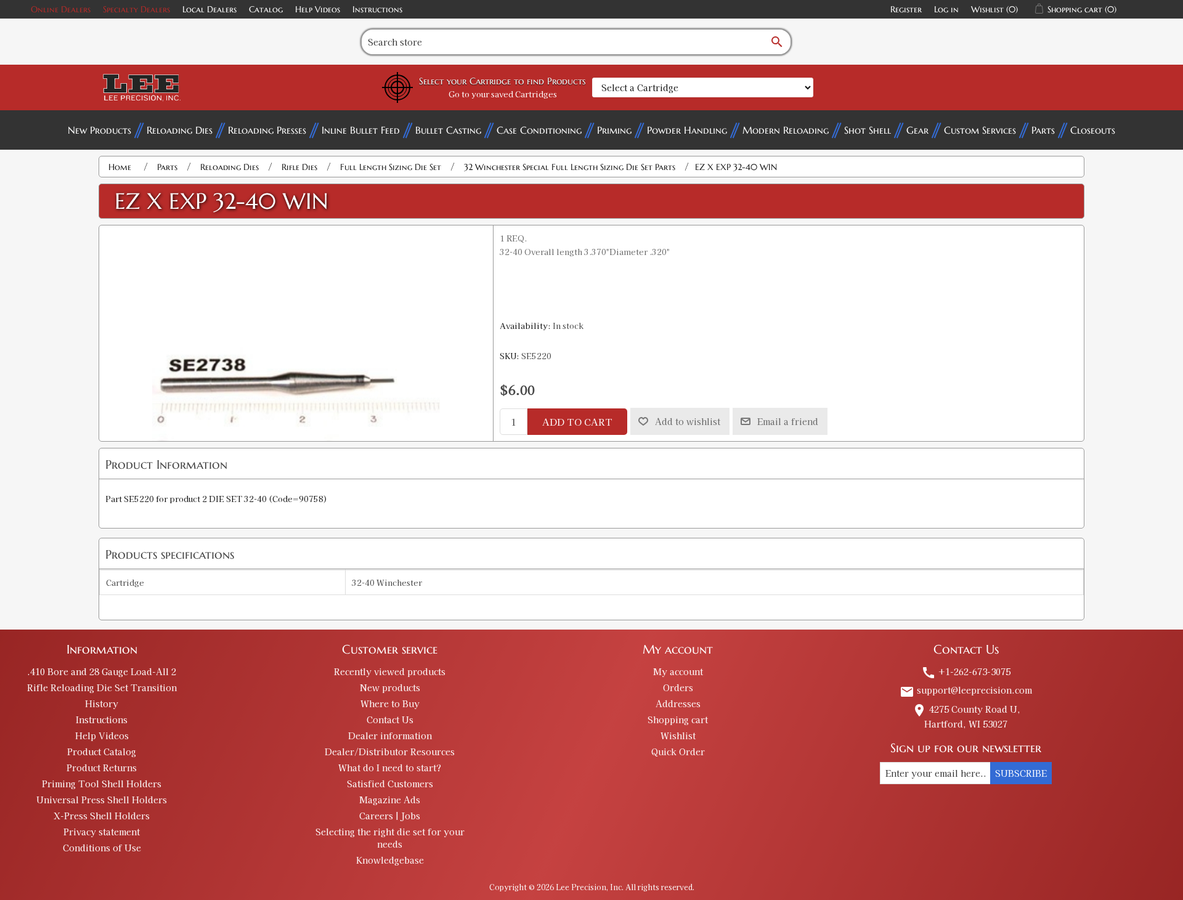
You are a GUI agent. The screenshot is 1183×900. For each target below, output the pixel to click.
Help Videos (317, 9)
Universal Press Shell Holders (101, 799)
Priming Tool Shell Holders (101, 783)
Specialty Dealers (136, 9)
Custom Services (980, 130)
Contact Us (390, 719)
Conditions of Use (102, 847)
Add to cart (577, 421)
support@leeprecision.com (966, 690)
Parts (1043, 130)
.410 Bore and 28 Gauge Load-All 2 (101, 671)
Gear (917, 130)
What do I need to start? (389, 767)
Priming (614, 130)
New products (390, 687)
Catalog (266, 9)
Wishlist (678, 735)
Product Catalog (101, 751)
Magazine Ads (389, 799)
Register (906, 9)
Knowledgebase (390, 860)
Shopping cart (678, 719)
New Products (99, 130)
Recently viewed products (389, 671)
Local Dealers (209, 9)
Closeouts (1092, 130)
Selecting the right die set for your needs (390, 837)
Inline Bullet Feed (361, 130)
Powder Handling (687, 130)
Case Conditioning (539, 130)
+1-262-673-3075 (965, 671)
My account (678, 671)
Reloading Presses (267, 130)
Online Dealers (61, 9)
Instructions (377, 9)
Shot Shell (867, 130)
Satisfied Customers (390, 783)
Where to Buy (390, 703)
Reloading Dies (180, 130)
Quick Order (678, 751)
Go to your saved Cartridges (503, 94)
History (101, 703)
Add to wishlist (687, 421)
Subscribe (1021, 773)
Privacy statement (101, 831)
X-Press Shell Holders (102, 815)
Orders (678, 687)
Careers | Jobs (389, 815)
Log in (946, 9)
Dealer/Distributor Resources (390, 751)
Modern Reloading (785, 130)
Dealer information (390, 735)
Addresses (678, 703)
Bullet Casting (448, 130)
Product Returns (102, 767)
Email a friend (787, 421)
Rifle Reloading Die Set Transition (102, 687)
